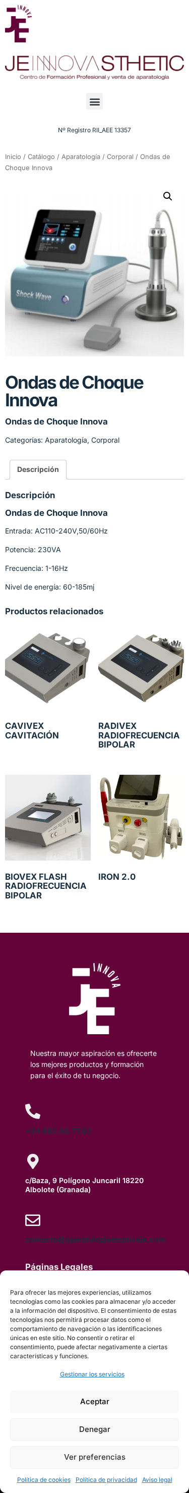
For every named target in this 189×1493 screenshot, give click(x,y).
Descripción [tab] (38, 469)
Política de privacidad (106, 1479)
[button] (94, 101)
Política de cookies (44, 1479)
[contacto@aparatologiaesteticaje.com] (32, 1220)
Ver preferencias (94, 1457)
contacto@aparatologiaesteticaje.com (95, 1239)
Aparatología (80, 157)
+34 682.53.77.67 (58, 1131)
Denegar (94, 1429)
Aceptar (94, 1401)
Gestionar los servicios (92, 1374)
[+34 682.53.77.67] (32, 1111)
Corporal (120, 157)
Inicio (13, 157)
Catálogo (41, 157)
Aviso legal (157, 1479)
